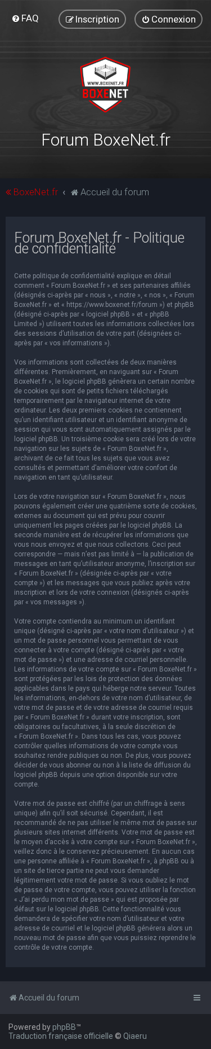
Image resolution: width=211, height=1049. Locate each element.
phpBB (64, 1027)
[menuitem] (25, 18)
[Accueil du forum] (105, 84)
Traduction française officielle (60, 1036)
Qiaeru (135, 1036)
